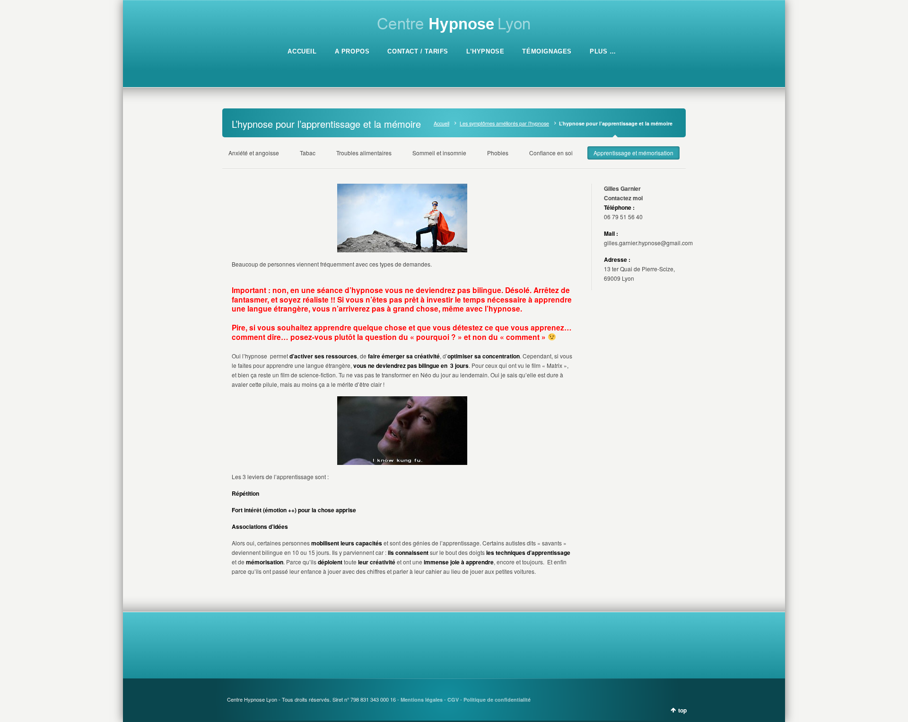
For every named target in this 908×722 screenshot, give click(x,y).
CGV (453, 699)
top (682, 710)
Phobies (497, 153)
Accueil (441, 123)
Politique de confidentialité (497, 699)
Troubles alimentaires (364, 153)
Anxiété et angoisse (253, 153)
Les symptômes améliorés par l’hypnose (504, 123)
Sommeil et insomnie (439, 153)
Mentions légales (422, 699)
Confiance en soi (551, 153)
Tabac (307, 153)
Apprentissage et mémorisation (633, 153)
